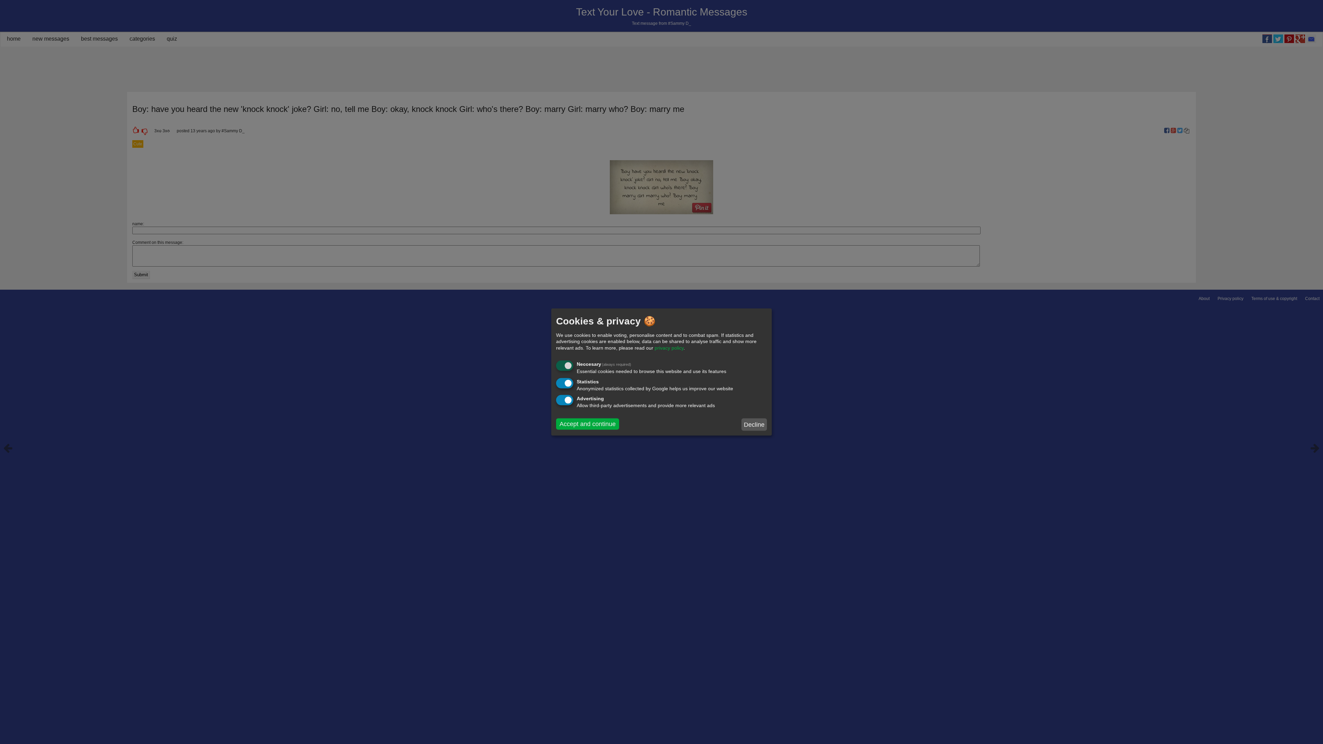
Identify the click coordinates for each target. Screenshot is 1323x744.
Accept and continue (588, 424)
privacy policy (669, 347)
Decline (754, 424)
